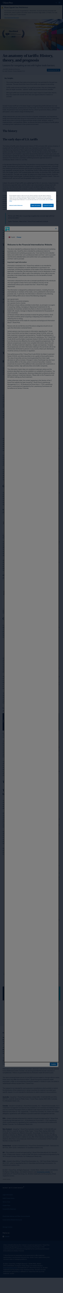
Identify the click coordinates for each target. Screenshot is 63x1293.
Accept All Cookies (48, 205)
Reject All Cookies (36, 205)
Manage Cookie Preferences (15, 205)
